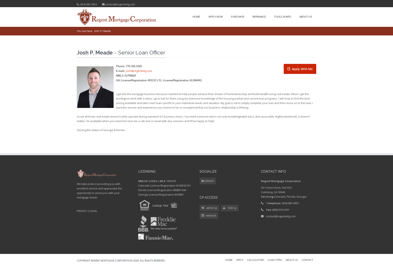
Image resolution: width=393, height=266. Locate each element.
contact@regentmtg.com (120, 4)
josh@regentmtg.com (139, 71)
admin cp (211, 208)
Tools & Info (282, 16)
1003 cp (232, 208)
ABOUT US (292, 260)
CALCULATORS (255, 260)
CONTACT (307, 260)
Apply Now (215, 16)
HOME (229, 260)
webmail (211, 215)
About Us (305, 16)
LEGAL (93, 211)
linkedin (209, 181)
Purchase (237, 16)
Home (196, 16)
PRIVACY (82, 211)
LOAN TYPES (275, 260)
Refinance (259, 16)
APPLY (239, 260)
